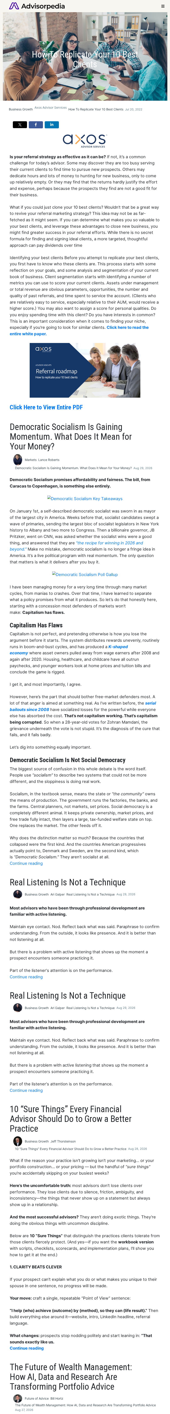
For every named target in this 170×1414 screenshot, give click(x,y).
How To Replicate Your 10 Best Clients (95, 109)
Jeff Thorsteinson (63, 1141)
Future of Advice (37, 1398)
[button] (20, 124)
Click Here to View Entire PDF (46, 407)
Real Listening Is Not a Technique (90, 894)
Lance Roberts (48, 460)
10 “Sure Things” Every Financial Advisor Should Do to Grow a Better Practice (70, 1149)
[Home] (36, 6)
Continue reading (26, 863)
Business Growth (21, 109)
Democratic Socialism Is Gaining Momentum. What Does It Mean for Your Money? (73, 468)
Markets (31, 460)
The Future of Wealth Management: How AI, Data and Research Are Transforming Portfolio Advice (85, 1405)
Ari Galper (57, 894)
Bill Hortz (56, 1398)
